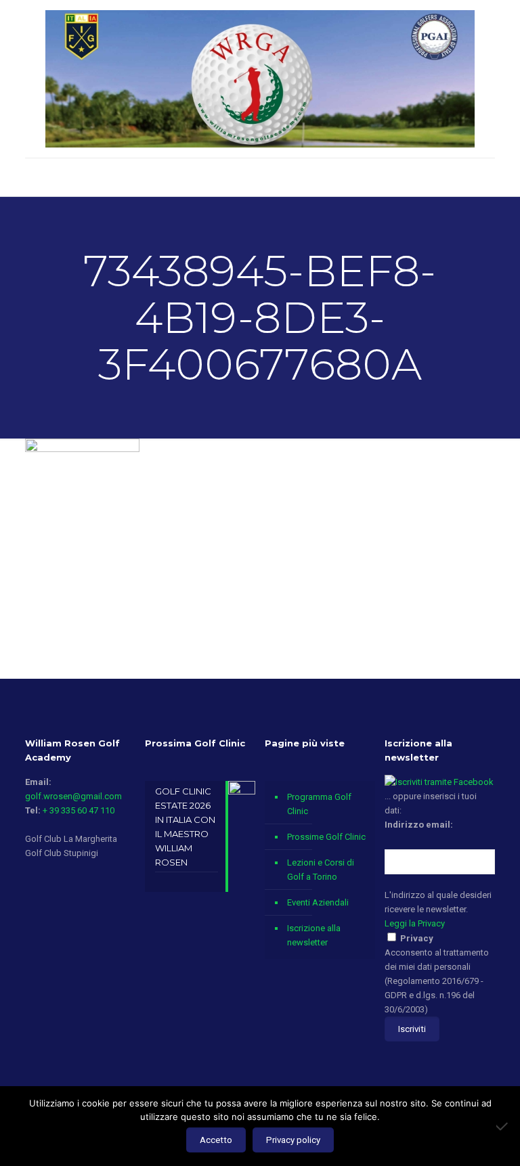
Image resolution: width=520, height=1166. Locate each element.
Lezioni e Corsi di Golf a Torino (320, 869)
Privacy (416, 938)
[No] (503, 1126)
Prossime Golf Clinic (326, 837)
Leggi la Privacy (415, 923)
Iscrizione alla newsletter (314, 935)
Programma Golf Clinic (319, 804)
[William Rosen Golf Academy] (260, 79)
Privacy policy (293, 1140)
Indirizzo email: (419, 825)
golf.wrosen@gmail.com (73, 796)
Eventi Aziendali (318, 902)
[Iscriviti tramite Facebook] (439, 782)
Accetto (216, 1140)
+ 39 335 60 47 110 (78, 810)
